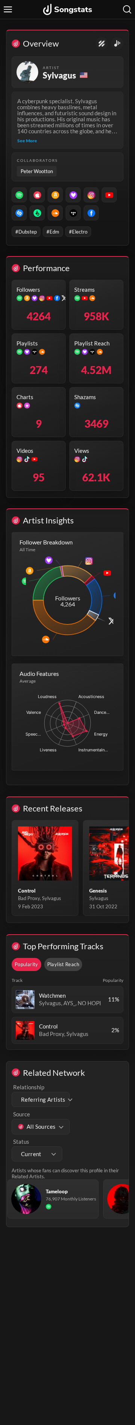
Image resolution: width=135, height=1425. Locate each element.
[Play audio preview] (25, 999)
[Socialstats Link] (102, 43)
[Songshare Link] (117, 43)
